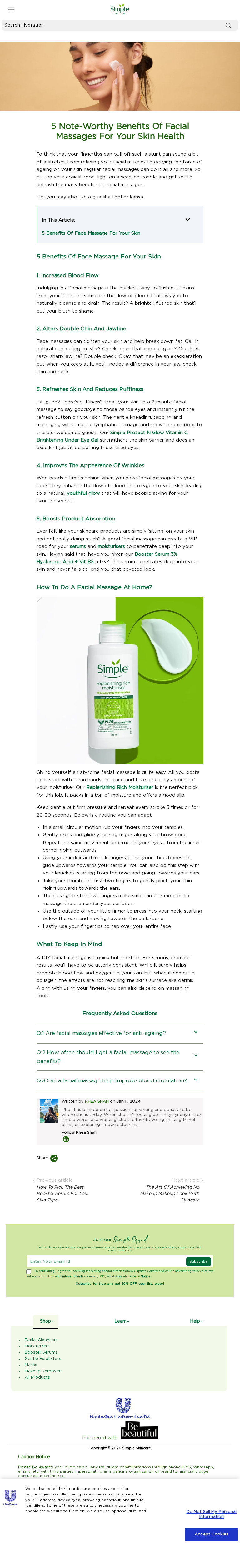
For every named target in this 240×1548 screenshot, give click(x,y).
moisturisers (111, 546)
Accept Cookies (211, 1534)
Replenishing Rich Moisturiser (119, 787)
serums (78, 546)
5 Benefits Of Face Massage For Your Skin (91, 233)
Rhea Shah (97, 1102)
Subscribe (198, 1261)
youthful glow (83, 493)
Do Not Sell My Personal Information (212, 1514)
